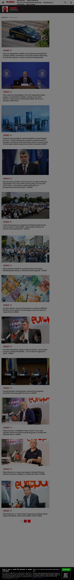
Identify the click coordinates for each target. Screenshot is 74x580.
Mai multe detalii (15, 577)
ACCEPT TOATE (66, 569)
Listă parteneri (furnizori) (37, 577)
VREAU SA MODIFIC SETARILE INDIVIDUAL (65, 575)
